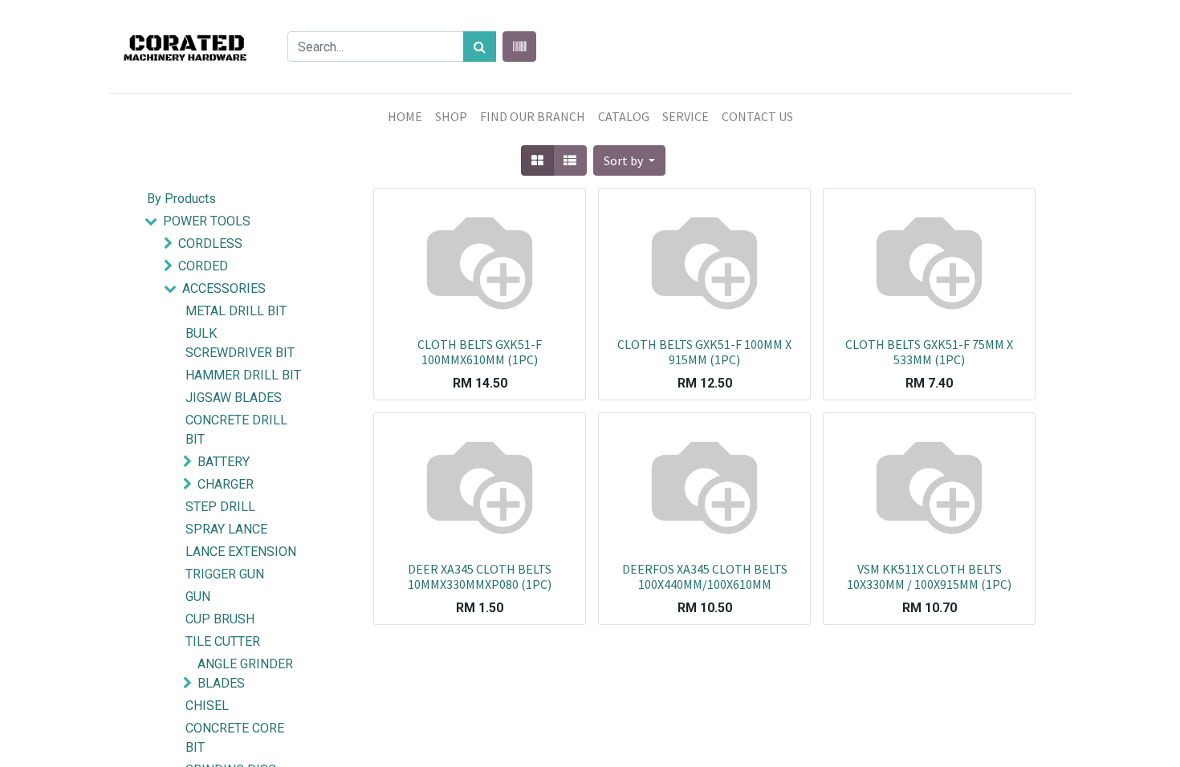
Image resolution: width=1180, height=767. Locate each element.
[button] (629, 160)
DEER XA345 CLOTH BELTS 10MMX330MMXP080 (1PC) (479, 576)
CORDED (203, 266)
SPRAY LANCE (226, 529)
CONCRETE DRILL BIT (236, 429)
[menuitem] (405, 116)
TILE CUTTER (222, 641)
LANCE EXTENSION (240, 551)
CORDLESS (210, 243)
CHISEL (207, 705)
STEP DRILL (220, 506)
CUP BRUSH (219, 619)
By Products (181, 198)
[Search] (479, 46)
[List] (570, 160)
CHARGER (225, 484)
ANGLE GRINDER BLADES (245, 673)
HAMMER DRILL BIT (243, 375)
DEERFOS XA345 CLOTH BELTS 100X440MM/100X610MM (704, 576)
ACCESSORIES (224, 288)
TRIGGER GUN (224, 574)
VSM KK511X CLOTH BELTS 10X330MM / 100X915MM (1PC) (929, 576)
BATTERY (223, 461)
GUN (197, 596)
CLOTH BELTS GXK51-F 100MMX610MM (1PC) (479, 351)
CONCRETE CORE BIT (234, 737)
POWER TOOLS (206, 221)
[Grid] (537, 160)
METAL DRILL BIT (236, 311)
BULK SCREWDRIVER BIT (240, 343)
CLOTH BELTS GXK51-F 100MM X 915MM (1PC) (704, 351)
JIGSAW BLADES (233, 397)
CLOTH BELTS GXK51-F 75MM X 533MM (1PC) (929, 351)
